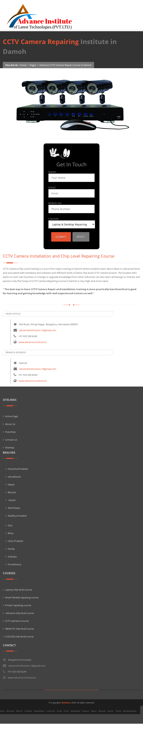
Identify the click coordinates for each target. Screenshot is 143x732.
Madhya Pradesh (17, 515)
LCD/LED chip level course (19, 636)
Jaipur (94, 711)
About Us (10, 424)
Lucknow (50, 711)
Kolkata (28, 711)
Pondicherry (14, 564)
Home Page (11, 416)
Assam (12, 500)
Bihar (11, 533)
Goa (10, 525)
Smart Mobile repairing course (21, 597)
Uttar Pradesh (15, 541)
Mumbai (10, 711)
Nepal (11, 484)
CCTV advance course (17, 621)
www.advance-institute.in (33, 342)
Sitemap (9, 447)
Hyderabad (39, 711)
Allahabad (75, 711)
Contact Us (11, 439)
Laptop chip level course (18, 589)
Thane (118, 711)
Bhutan (12, 492)
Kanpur (85, 711)
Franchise (10, 432)
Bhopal (101, 711)
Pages (33, 65)
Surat (59, 711)
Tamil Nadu (14, 508)
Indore (110, 711)
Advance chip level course (19, 613)
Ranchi (19, 711)
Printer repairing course (18, 605)
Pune (66, 711)
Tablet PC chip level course (19, 628)
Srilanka (12, 556)
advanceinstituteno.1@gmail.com (37, 330)
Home (23, 65)
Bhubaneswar (129, 711)
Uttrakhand (14, 476)
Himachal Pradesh (18, 469)
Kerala (11, 548)
